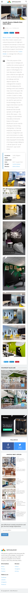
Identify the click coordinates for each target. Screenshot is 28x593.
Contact (3, 571)
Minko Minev (16, 166)
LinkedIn (3, 579)
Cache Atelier (16, 164)
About (2, 566)
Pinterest (3, 584)
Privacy (3, 569)
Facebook (3, 577)
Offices (17, 566)
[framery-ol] (14, 426)
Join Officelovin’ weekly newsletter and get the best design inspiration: (13, 525)
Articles (17, 571)
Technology (15, 28)
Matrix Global (7, 37)
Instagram (3, 582)
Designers (17, 569)
